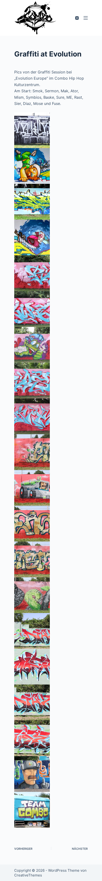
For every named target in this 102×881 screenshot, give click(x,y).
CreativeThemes (28, 875)
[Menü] (85, 18)
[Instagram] (77, 18)
